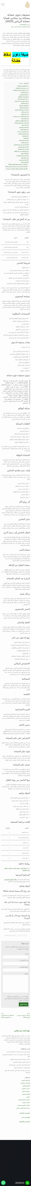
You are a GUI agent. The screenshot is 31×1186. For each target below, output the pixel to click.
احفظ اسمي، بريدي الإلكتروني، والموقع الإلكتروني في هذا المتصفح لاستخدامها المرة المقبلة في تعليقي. (16, 998)
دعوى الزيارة (16, 868)
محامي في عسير (5, 1182)
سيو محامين (6, 1161)
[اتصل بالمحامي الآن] (27, 1183)
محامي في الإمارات (24, 1113)
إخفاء (20, 83)
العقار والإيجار (26, 1086)
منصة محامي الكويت (6, 1179)
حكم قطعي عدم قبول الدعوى (22, 1067)
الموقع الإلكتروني (23, 967)
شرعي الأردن (4, 1171)
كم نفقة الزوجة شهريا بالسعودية (21, 1062)
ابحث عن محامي (23, 1161)
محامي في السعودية (24, 1121)
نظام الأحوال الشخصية (10, 879)
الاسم (26, 954)
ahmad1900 (23, 24)
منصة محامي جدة (6, 1173)
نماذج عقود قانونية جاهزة (23, 1108)
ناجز (24, 881)
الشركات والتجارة (25, 1083)
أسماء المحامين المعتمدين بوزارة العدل (19, 1065)
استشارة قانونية (26, 26)
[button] (3, 1182)
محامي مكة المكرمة (6, 1184)
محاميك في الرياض (6, 1176)
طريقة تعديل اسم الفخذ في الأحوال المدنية (18, 1051)
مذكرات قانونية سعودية (23, 1105)
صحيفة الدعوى (18, 26)
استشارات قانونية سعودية (8, 1165)
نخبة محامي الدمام (6, 1168)
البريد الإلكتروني (23, 960)
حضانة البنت (23, 868)
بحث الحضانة (25, 870)
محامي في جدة (26, 1117)
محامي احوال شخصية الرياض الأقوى (20, 1059)
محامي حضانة (8, 868)
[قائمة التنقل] (3, 4)
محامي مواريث (26, 1102)
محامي (12, 26)
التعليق (26, 973)
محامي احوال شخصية (24, 1099)
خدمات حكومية (26, 1088)
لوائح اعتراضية (26, 1094)
